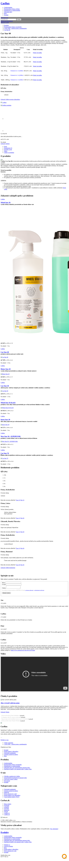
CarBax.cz (7, 813)
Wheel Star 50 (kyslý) (8, 403)
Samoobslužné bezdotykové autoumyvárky (15, 777)
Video (5, 151)
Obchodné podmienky (10, 753)
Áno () (18, 500)
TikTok (6, 811)
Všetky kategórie (8, 742)
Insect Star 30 (5, 419)
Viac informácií (54, 829)
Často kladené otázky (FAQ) (11, 797)
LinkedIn (6, 807)
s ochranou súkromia (29, 590)
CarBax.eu (7, 814)
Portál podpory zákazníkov (11, 751)
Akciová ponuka (8, 846)
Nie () (22, 500)
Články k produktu (9, 152)
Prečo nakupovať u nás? (10, 794)
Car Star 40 (5, 352)
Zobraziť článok (5, 712)
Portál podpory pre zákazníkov (12, 795)
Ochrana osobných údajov (11, 754)
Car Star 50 (5, 386)
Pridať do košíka (37, 52)
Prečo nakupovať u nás (10, 851)
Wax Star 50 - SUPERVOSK (11, 436)
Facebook (6, 805)
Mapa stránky (7, 804)
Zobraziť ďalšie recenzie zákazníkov (10, 99)
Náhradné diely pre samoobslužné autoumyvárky (17, 767)
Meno (3, 582)
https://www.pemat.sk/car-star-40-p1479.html (23, 650)
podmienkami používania (39, 590)
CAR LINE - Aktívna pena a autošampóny (15, 744)
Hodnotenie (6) (8, 148)
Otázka (4, 588)
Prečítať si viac (5, 740)
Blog (5, 13)
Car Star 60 (22, 715)
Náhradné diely (8, 12)
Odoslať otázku (6, 593)
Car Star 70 (5, 453)
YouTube (6, 808)
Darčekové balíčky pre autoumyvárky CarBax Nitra (18, 769)
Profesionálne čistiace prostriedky (13, 764)
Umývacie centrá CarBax (11, 779)
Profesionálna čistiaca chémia (12, 9)
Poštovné (6, 792)
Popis (5, 146)
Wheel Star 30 (5, 202)
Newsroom (7, 780)
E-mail (4, 584)
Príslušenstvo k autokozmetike (12, 10)
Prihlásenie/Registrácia (7, 21)
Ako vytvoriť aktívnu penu (10, 703)
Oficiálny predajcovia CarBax (12, 776)
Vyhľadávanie (4, 17)
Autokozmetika (8, 7)
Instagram (6, 810)
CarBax (5, 3)
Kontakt (6, 15)
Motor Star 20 (6, 369)
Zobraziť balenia (5, 143)
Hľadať (19, 19)
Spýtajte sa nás (8, 149)
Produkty (5, 832)
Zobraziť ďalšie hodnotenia (8, 567)
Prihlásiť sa (7, 845)
